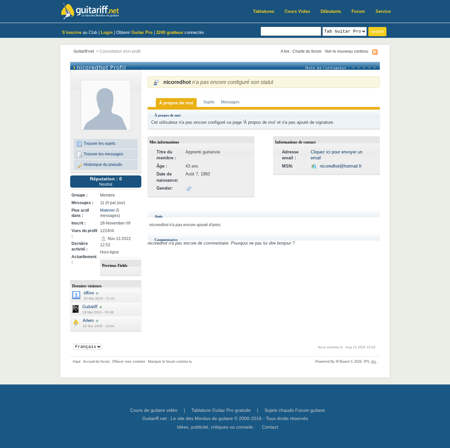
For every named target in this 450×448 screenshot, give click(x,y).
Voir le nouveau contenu (346, 51)
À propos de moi (176, 102)
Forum (358, 11)
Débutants (331, 11)
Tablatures (263, 11)
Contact (270, 427)
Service (383, 11)
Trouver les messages (103, 154)
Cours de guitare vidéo (154, 410)
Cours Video (297, 11)
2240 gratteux (169, 32)
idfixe (89, 292)
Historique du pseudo (102, 164)
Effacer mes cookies (128, 361)
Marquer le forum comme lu (170, 361)
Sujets (208, 102)
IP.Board (342, 361)
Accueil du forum (96, 361)
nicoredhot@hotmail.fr (341, 166)
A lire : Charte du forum (301, 51)
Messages (230, 102)
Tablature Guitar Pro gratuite (221, 410)
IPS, (370, 361)
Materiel (107, 210)
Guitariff (90, 306)
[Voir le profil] (97, 292)
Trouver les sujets (99, 143)
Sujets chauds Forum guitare (295, 410)
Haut (76, 361)
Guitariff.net (83, 51)
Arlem (88, 320)
